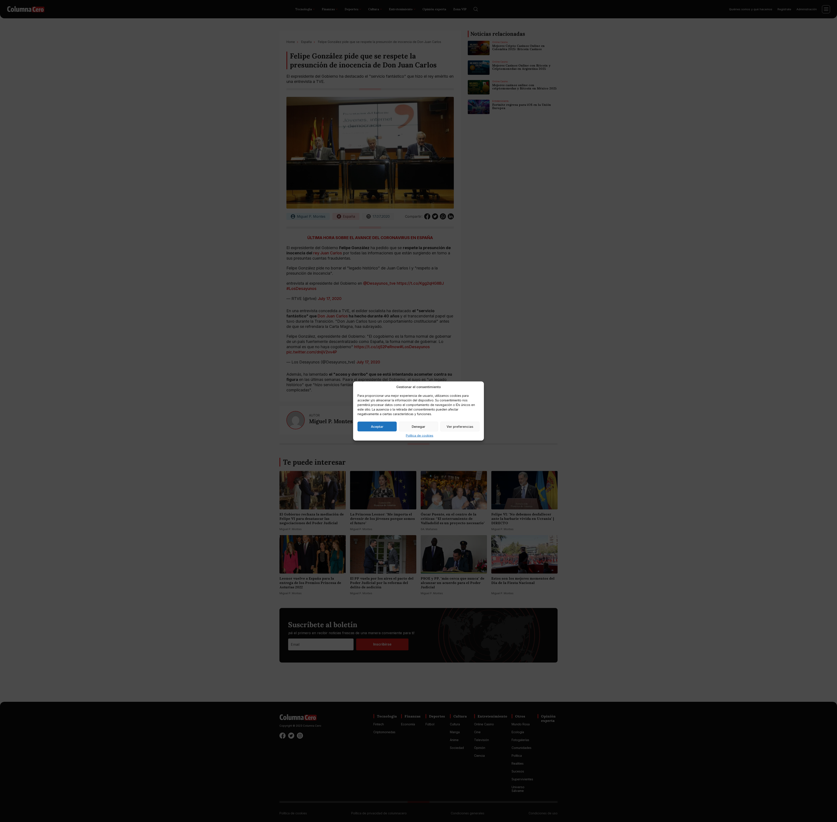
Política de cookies (419, 435)
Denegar (418, 426)
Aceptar (377, 426)
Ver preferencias (460, 426)
